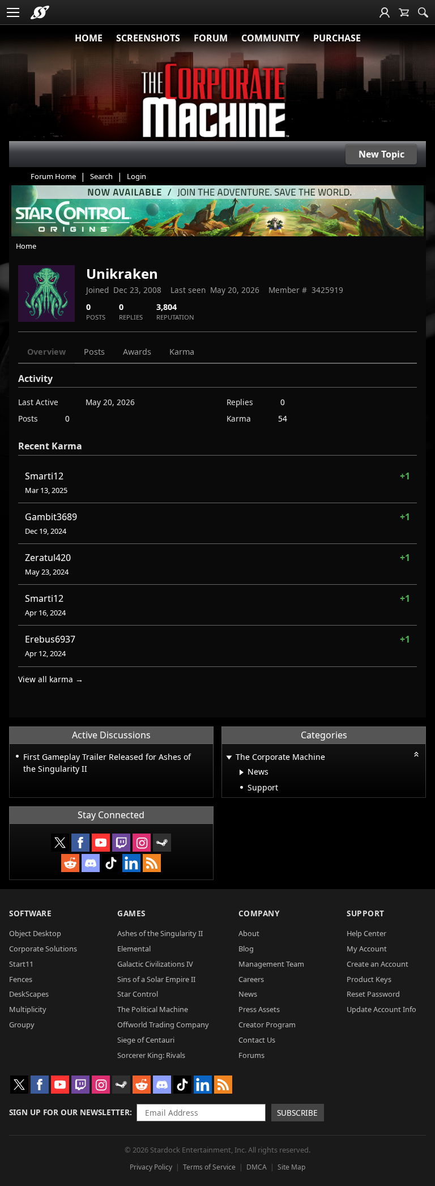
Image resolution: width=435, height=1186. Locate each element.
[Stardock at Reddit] (70, 863)
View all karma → (50, 679)
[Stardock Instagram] (141, 842)
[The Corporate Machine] (217, 101)
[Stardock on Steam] (162, 842)
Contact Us (256, 1040)
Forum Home (53, 176)
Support (366, 913)
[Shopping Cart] (403, 12)
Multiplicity (27, 1009)
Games (131, 913)
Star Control (137, 994)
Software (30, 913)
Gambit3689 (51, 517)
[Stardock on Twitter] (60, 842)
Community (270, 38)
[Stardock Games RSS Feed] (152, 863)
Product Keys (369, 979)
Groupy (22, 1024)
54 (282, 418)
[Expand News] (242, 772)
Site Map (291, 1167)
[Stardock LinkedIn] (131, 863)
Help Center (366, 933)
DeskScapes (29, 994)
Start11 (21, 964)
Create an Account (377, 964)
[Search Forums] (423, 12)
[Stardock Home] (40, 12)
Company (259, 913)
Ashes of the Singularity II (160, 933)
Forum (211, 38)
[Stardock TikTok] (111, 863)
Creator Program (267, 1024)
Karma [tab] (181, 351)
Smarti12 (44, 476)
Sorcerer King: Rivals (151, 1055)
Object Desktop (35, 933)
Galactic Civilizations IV (155, 964)
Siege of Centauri (145, 1040)
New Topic (381, 154)
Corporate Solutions (43, 948)
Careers (251, 979)
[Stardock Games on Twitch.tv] (121, 842)
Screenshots (148, 38)
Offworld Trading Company (163, 1024)
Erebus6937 (50, 639)
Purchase (337, 38)
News (247, 994)
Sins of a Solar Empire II (156, 979)
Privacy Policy (151, 1167)
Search (101, 176)
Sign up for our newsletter (69, 1112)
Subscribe (297, 1112)
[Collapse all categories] (416, 754)
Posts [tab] (94, 351)
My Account (367, 948)
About (248, 933)
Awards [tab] (137, 351)
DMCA (256, 1167)
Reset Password (373, 994)
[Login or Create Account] (384, 12)
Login (136, 176)
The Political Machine (152, 1009)
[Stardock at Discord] (90, 863)
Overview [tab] (46, 351)
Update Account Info (381, 1009)
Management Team (271, 964)
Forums (251, 1055)
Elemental (134, 948)
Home (89, 38)
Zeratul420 (48, 557)
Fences (20, 979)
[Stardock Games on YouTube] (101, 842)
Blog (246, 948)
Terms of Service (209, 1167)
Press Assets (259, 1009)
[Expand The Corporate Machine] (229, 758)
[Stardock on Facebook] (80, 842)
